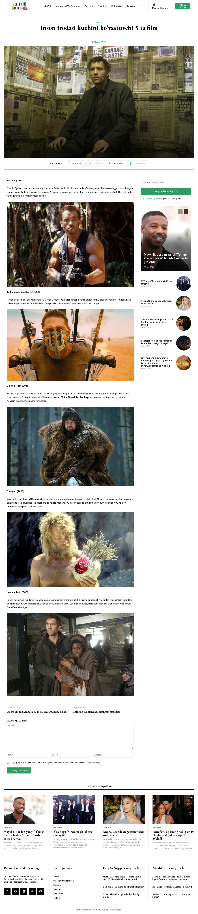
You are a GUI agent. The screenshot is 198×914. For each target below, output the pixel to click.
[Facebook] (7, 891)
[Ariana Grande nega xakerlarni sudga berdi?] (183, 303)
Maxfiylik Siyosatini (153, 199)
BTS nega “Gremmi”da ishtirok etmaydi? (73, 833)
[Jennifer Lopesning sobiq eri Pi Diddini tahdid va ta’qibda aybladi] (183, 323)
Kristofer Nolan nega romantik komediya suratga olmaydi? (156, 342)
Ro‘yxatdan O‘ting (164, 191)
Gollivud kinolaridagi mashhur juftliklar (96, 711)
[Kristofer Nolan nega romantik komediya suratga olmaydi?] (183, 343)
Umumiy (99, 22)
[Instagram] (15, 891)
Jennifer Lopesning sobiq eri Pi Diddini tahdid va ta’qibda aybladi (157, 322)
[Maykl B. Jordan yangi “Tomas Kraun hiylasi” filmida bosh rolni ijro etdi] (166, 238)
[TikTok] (32, 891)
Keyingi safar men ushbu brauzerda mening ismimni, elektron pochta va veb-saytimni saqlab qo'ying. (55, 762)
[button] (141, 6)
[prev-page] (180, 211)
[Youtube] (40, 891)
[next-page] (186, 211)
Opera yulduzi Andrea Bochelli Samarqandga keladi (37, 711)
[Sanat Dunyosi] (21, 6)
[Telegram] (23, 891)
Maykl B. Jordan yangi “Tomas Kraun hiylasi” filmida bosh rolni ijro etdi (166, 258)
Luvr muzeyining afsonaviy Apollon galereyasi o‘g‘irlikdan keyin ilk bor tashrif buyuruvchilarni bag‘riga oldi (156, 362)
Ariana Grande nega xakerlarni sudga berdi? (123, 833)
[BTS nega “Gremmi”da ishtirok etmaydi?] (183, 283)
